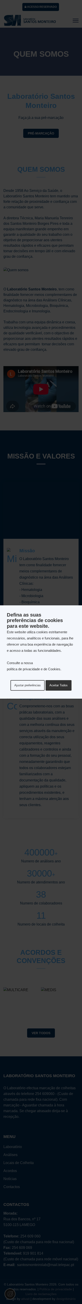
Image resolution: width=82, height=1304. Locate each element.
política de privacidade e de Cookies (33, 669)
